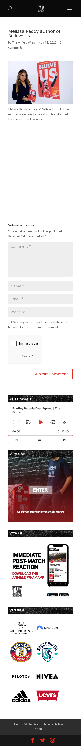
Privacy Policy (53, 724)
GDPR (38, 729)
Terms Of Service (26, 724)
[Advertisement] (40, 162)
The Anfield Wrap (23, 42)
